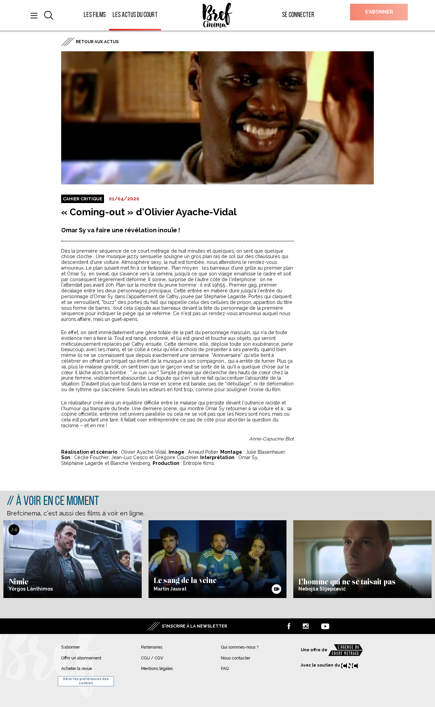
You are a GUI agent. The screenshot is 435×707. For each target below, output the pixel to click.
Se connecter (298, 15)
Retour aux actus (97, 41)
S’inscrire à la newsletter (194, 626)
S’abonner (379, 12)
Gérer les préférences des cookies (86, 681)
